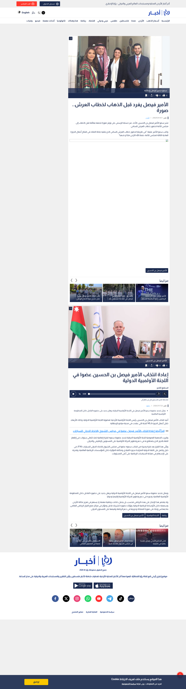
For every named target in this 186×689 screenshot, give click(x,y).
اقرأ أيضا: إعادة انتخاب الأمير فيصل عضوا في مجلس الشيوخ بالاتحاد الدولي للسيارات (118, 430)
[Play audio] (73, 394)
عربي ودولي (102, 21)
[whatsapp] (88, 598)
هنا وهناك (73, 21)
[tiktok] (120, 598)
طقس (114, 21)
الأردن (141, 21)
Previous (76, 280)
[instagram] (77, 598)
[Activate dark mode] (41, 13)
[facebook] (55, 598)
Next (71, 280)
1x (80, 394)
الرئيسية (165, 21)
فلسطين (124, 21)
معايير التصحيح (77, 612)
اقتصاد (92, 21)
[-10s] (158, 394)
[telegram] (109, 598)
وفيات (29, 21)
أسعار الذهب (152, 21)
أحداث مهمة (48, 21)
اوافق (36, 682)
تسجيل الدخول (49, 4)
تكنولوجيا (61, 21)
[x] (66, 598)
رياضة (83, 21)
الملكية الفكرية (91, 612)
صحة (133, 21)
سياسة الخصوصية (129, 684)
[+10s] (165, 394)
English (25, 12)
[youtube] (98, 598)
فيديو (37, 21)
